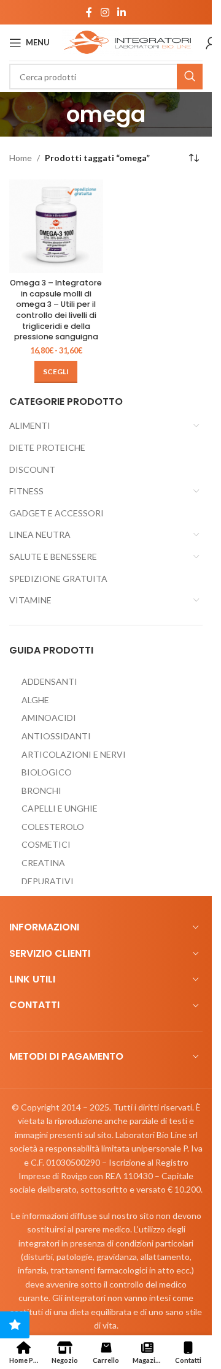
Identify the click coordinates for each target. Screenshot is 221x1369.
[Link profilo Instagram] (104, 12)
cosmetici (46, 844)
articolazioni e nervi (73, 754)
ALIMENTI (29, 425)
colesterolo (52, 826)
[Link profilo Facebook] (89, 12)
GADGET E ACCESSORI (56, 513)
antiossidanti (56, 736)
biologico (46, 772)
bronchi (41, 790)
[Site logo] (127, 41)
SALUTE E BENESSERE (53, 556)
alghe (35, 700)
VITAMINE (30, 600)
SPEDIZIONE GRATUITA (58, 578)
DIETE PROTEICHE (47, 447)
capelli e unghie (59, 808)
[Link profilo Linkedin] (122, 12)
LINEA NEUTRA (40, 534)
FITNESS (26, 491)
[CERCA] (190, 76)
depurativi (47, 881)
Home (20, 158)
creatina (43, 863)
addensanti (49, 681)
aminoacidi (48, 717)
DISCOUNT (32, 469)
